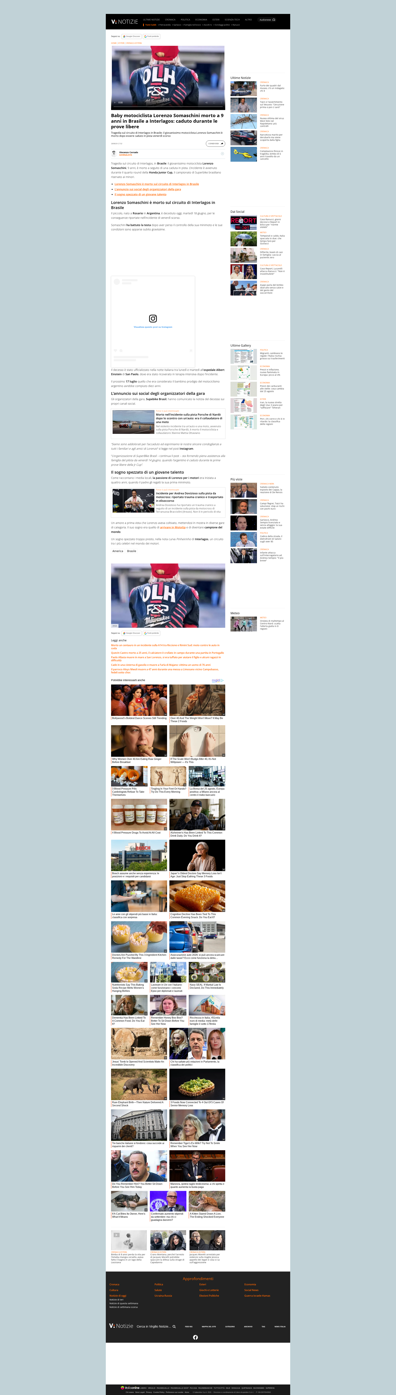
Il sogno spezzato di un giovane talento (140, 194)
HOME (114, 43)
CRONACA (170, 20)
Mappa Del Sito (209, 1326)
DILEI (228, 1388)
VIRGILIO (151, 1388)
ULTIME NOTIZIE (151, 20)
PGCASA (193, 1388)
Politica (159, 1284)
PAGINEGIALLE (163, 1388)
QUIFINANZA (246, 1388)
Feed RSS (188, 1326)
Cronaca (114, 1284)
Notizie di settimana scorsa (124, 1307)
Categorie (230, 1326)
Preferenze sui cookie (174, 1392)
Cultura (114, 1290)
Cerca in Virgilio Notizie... (154, 1326)
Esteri (202, 1284)
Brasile (131, 551)
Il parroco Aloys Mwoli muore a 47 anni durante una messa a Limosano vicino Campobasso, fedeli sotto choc (165, 671)
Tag (263, 1326)
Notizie (124, 1325)
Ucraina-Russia (163, 1295)
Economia (250, 1284)
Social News (251, 1290)
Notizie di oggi (118, 1295)
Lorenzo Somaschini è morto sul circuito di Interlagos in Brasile (157, 184)
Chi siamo (130, 1392)
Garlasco (177, 25)
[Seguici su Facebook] (195, 1339)
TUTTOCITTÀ (219, 1388)
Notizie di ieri (116, 1299)
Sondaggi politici (222, 25)
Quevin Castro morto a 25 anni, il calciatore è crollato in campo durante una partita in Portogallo (167, 652)
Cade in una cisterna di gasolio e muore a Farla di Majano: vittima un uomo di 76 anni (161, 665)
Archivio (248, 1326)
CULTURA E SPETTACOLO (271, 216)
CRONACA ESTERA (134, 43)
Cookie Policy (158, 1392)
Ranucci (236, 25)
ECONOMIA (201, 20)
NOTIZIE (128, 21)
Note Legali (140, 1392)
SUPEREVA (270, 1388)
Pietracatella (165, 25)
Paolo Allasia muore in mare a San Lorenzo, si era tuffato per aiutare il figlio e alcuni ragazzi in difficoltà (166, 659)
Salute (158, 1290)
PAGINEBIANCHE (205, 1388)
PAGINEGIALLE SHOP (180, 1388)
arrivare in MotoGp (173, 527)
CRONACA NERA (267, 484)
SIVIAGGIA (235, 1388)
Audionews (265, 19)
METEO (263, 232)
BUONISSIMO (258, 1388)
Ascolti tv (208, 25)
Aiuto (187, 1392)
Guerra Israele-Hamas (257, 1295)
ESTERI (216, 20)
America (117, 551)
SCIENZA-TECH (232, 20)
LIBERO (143, 1388)
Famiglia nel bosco (192, 25)
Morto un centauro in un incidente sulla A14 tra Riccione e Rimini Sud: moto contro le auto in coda (165, 647)
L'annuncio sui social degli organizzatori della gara (148, 189)
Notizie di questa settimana (124, 1303)
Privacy (149, 1392)
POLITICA (185, 20)
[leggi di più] (222, 153)
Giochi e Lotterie (209, 1290)
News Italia (280, 1326)
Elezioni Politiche (209, 1295)
